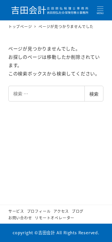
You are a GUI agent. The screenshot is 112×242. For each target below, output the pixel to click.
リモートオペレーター (54, 217)
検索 (94, 93)
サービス (16, 211)
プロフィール (39, 211)
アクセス (61, 211)
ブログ (78, 211)
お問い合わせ (20, 217)
